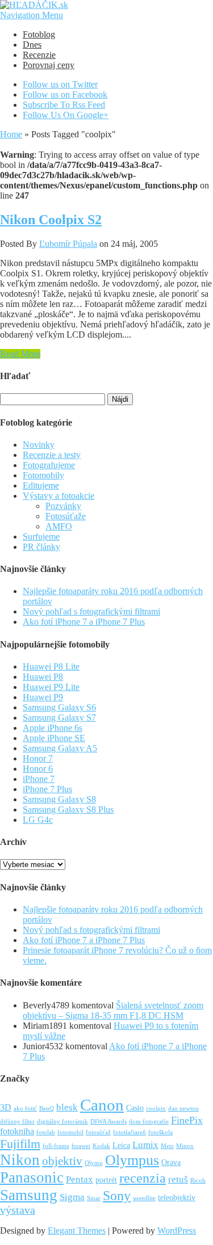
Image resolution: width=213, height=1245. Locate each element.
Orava (171, 1162)
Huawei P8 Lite (51, 666)
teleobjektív (176, 1197)
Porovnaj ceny (48, 65)
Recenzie (39, 55)
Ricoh (198, 1180)
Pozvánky (63, 506)
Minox (185, 1146)
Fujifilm (20, 1144)
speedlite (144, 1198)
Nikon (20, 1159)
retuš (178, 1179)
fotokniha (17, 1131)
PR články (41, 547)
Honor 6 (38, 768)
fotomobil (70, 1132)
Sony (117, 1195)
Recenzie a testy (52, 455)
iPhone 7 (39, 779)
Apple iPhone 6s (52, 728)
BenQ (46, 1108)
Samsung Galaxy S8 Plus (68, 809)
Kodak (101, 1146)
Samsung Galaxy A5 (60, 748)
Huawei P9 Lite (51, 687)
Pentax (79, 1179)
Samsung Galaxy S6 (59, 707)
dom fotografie (149, 1121)
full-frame (56, 1146)
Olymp (94, 1163)
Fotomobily (43, 475)
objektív (62, 1161)
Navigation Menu (31, 15)
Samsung (28, 1195)
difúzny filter (17, 1121)
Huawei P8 (43, 677)
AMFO (58, 526)
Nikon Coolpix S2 (51, 219)
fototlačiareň (129, 1132)
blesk (67, 1107)
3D (5, 1107)
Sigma (72, 1197)
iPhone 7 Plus (47, 789)
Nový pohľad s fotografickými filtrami (91, 611)
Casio (135, 1108)
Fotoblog (39, 34)
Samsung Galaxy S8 (59, 799)
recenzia (142, 1178)
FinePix (187, 1120)
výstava (17, 1210)
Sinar (94, 1198)
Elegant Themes (77, 1230)
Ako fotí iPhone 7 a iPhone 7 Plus (84, 621)
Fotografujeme (49, 465)
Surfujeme (41, 536)
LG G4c (38, 820)
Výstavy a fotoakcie (58, 495)
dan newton (183, 1108)
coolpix (156, 1108)
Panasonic (32, 1177)
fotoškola (160, 1132)
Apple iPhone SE (54, 738)
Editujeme (41, 485)
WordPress (176, 1230)
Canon (102, 1105)
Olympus (132, 1160)
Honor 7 (38, 758)
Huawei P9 (43, 697)
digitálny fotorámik (62, 1121)
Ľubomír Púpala (68, 244)
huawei (81, 1146)
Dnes (32, 44)
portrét (106, 1180)
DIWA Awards (108, 1121)
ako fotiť (25, 1108)
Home (11, 134)
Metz (167, 1146)
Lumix (145, 1144)
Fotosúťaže (65, 516)
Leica (121, 1145)
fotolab (45, 1132)
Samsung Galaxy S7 (59, 717)
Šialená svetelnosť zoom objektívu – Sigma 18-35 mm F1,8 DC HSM (113, 1010)
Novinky (39, 444)
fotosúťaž (98, 1132)
